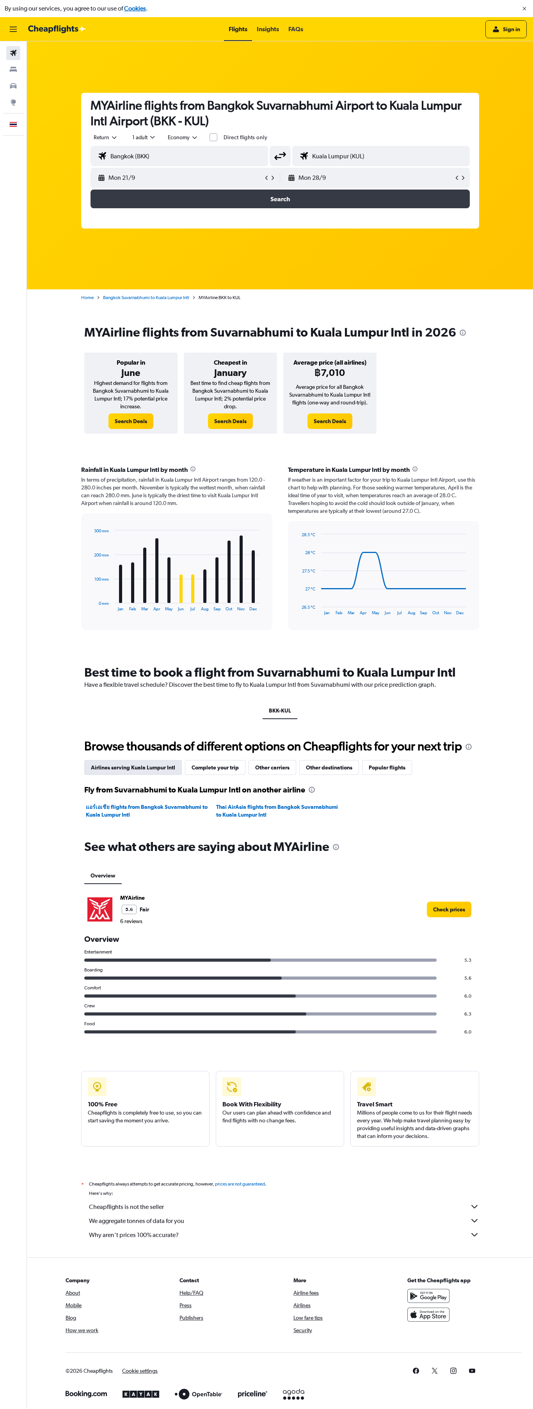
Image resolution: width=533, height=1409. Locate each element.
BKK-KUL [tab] (280, 710)
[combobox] (106, 137)
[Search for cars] (13, 86)
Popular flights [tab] (387, 767)
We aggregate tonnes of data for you (136, 1221)
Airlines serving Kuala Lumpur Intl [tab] (133, 767)
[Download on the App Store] (428, 1315)
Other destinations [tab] (329, 767)
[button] (524, 8)
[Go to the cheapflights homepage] (57, 29)
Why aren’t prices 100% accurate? (134, 1235)
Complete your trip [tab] (215, 767)
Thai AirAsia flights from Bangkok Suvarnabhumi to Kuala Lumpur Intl (277, 811)
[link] (130, 421)
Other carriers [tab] (272, 767)
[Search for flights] (13, 53)
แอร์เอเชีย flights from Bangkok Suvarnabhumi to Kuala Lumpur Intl (147, 811)
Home (87, 297)
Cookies (135, 8)
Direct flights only (245, 137)
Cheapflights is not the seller (126, 1206)
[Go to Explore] (13, 102)
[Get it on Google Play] (428, 1296)
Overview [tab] (103, 875)
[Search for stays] (13, 69)
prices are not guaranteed (240, 1184)
